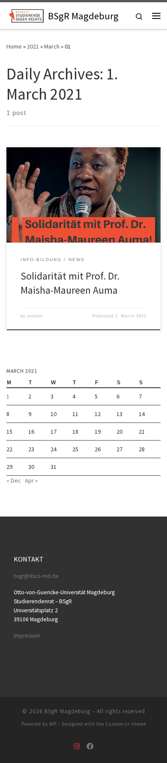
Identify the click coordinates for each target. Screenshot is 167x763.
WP (53, 724)
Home (14, 46)
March (52, 46)
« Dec (13, 480)
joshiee (35, 316)
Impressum (27, 635)
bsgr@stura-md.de (36, 576)
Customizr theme (125, 724)
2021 (33, 46)
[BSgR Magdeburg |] (25, 15)
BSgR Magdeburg (67, 711)
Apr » (31, 480)
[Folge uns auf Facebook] (89, 746)
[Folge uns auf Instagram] (77, 746)
